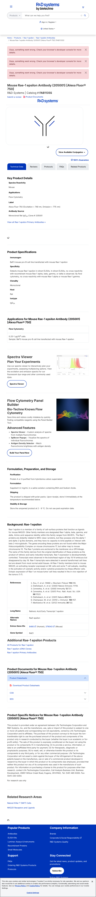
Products (17, 38)
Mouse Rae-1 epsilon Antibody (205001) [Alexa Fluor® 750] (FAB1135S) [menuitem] (37, 40)
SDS (11, 699)
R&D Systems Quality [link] (59, 842)
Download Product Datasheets (26, 685)
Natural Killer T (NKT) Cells (19, 803)
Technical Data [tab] (16, 166)
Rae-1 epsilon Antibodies (45, 38)
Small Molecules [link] (15, 849)
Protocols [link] (12, 869)
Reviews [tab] (33, 166)
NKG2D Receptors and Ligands (21, 808)
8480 (31, 626)
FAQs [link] (10, 861)
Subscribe (57, 871)
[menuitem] (9, 38)
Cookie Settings (33, 893)
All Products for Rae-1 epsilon (20, 645)
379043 (49, 626)
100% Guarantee (81, 160)
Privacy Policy (20, 886)
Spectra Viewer (17, 384)
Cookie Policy (35, 886)
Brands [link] (53, 834)
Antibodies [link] (12, 834)
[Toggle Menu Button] (11, 6)
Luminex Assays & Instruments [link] (21, 842)
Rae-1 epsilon (29, 38)
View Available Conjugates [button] (71, 152)
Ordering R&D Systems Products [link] (22, 865)
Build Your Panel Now (19, 453)
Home (9, 38)
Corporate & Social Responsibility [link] (64, 838)
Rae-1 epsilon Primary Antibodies (21, 652)
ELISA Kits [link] (12, 838)
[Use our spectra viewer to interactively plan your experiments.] (72, 365)
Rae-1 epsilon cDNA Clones (19, 649)
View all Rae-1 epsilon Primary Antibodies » (26, 222)
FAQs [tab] (61, 166)
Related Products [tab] (78, 166)
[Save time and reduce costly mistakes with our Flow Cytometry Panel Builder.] (72, 414)
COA (12, 693)
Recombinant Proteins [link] (17, 845)
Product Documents (34, 97)
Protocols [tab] (48, 166)
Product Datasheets (18, 678)
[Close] (86, 49)
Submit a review (14, 97)
